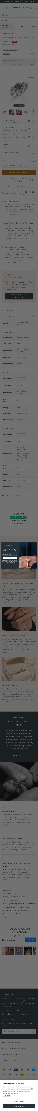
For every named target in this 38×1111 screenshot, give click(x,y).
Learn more (6, 1096)
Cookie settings (19, 1101)
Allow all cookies (19, 1106)
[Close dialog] (36, 543)
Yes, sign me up (9, 557)
